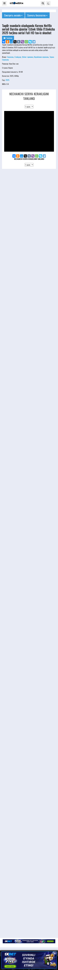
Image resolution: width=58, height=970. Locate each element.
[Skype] (30, 41)
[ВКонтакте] (3, 41)
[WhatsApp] (26, 41)
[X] (15, 41)
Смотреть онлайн (12, 15)
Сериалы (10, 56)
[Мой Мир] (11, 41)
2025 (7, 79)
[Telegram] (33, 41)
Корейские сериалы (41, 56)
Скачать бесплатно (36, 15)
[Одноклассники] (7, 41)
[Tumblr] (18, 41)
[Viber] (22, 41)
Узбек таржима (27, 56)
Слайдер (17, 56)
